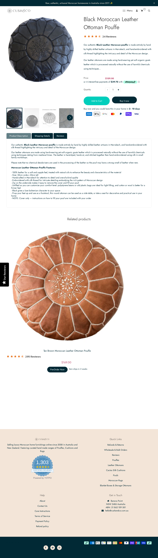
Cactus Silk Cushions (115, 470)
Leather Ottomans (116, 465)
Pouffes (115, 460)
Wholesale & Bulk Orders (115, 449)
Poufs (115, 475)
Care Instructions (42, 511)
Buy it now (124, 100)
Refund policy (42, 526)
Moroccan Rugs (115, 480)
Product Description (19, 135)
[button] (70, 118)
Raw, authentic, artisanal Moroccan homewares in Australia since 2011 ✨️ (79, 3)
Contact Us (42, 505)
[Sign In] (137, 10)
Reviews (60, 135)
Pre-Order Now (57, 369)
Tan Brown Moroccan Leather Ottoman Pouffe (67, 351)
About (42, 500)
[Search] (149, 10)
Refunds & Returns (115, 444)
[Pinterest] (52, 547)
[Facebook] (46, 547)
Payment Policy (42, 521)
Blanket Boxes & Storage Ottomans (115, 485)
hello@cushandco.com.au (116, 510)
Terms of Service (42, 516)
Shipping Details (42, 135)
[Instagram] (59, 547)
